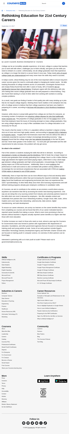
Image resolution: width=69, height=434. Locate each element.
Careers (4, 336)
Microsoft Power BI (7, 278)
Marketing (4, 316)
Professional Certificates (8, 344)
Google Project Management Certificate (48, 267)
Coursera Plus (6, 341)
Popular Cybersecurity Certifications (47, 311)
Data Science (5, 298)
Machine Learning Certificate (45, 278)
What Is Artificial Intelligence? (45, 318)
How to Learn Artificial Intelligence (46, 308)
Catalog (4, 339)
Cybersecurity (6, 262)
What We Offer (6, 331)
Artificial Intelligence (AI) (8, 259)
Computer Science (7, 296)
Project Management (8, 280)
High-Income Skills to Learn (45, 300)
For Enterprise (6, 352)
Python (4, 283)
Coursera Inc (31, 427)
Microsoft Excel (6, 275)
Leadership (5, 334)
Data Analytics (6, 264)
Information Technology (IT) (9, 314)
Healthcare (5, 309)
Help (3, 388)
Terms (3, 383)
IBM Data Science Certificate (45, 275)
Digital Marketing (6, 267)
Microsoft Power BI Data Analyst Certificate (49, 280)
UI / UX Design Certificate (44, 283)
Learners (39, 328)
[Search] (63, 3)
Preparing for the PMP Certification (47, 313)
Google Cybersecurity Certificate (46, 259)
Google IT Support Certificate (45, 264)
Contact (4, 393)
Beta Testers (40, 334)
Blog (38, 336)
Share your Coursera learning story (12, 368)
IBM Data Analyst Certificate (45, 272)
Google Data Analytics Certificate (46, 262)
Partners (39, 331)
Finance (4, 306)
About (3, 328)
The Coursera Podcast (43, 339)
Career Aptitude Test (43, 293)
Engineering (5, 303)
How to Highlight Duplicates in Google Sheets (50, 305)
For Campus (5, 357)
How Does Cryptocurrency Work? (46, 303)
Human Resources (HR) (8, 311)
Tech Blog (40, 341)
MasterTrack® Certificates (9, 347)
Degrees (4, 349)
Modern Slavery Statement (9, 404)
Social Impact (5, 362)
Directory (4, 399)
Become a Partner (7, 360)
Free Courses (6, 365)
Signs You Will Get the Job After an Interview (50, 316)
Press (3, 378)
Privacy (4, 386)
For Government (6, 355)
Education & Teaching (8, 301)
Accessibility (5, 391)
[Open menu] (4, 3)
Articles (4, 396)
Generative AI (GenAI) (8, 272)
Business (4, 293)
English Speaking (7, 270)
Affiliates (4, 401)
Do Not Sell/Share (7, 407)
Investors (4, 380)
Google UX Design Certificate (45, 270)
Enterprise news (10, 10)
